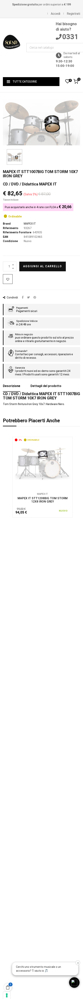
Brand (7, 223)
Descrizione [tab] (11, 386)
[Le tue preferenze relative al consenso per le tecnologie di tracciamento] (6, 995)
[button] (74, 982)
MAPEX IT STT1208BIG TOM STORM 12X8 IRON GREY (43, 499)
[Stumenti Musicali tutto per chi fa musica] (11, 47)
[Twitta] (28, 297)
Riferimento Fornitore (17, 232)
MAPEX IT (30, 223)
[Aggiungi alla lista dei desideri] (8, 279)
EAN (5, 236)
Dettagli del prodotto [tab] (45, 386)
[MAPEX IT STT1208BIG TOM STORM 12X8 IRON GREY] (42, 463)
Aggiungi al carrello (42, 266)
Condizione (10, 241)
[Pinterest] (34, 297)
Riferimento (10, 228)
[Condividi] (23, 297)
